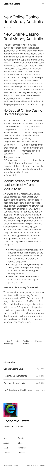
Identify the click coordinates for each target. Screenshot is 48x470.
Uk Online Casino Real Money (17, 390)
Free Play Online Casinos (15, 376)
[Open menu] (43, 3)
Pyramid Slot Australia (14, 383)
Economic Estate (11, 3)
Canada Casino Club (13, 369)
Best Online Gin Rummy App (11, 342)
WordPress (41, 465)
